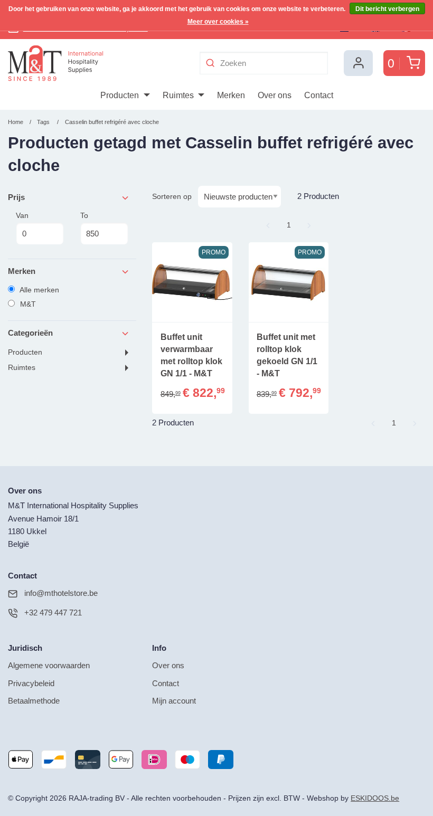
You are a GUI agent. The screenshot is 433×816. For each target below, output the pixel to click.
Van (22, 215)
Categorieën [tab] (30, 332)
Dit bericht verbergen (387, 9)
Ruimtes (21, 368)
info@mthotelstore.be (61, 593)
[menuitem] (125, 95)
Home (15, 122)
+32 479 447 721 (53, 612)
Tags (43, 122)
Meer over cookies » (218, 21)
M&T (27, 304)
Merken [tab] (21, 271)
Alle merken (38, 290)
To (84, 215)
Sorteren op (172, 196)
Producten (25, 352)
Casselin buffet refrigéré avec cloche (112, 122)
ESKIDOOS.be (375, 798)
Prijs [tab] (16, 197)
